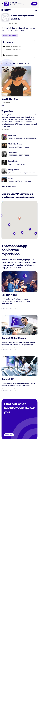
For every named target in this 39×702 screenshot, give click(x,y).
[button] (19, 218)
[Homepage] (6, 9)
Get (34, 4)
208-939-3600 (12, 55)
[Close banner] (2, 3)
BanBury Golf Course (9, 35)
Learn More (8, 308)
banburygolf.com (9, 23)
